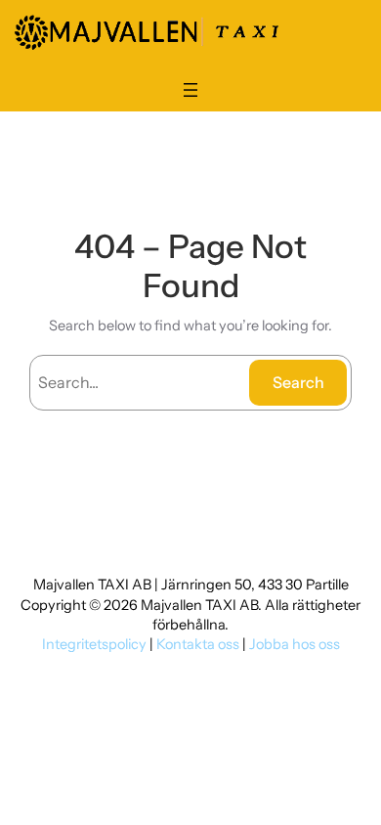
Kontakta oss (197, 644)
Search (298, 382)
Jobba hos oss (294, 644)
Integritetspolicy (95, 644)
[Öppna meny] (190, 90)
